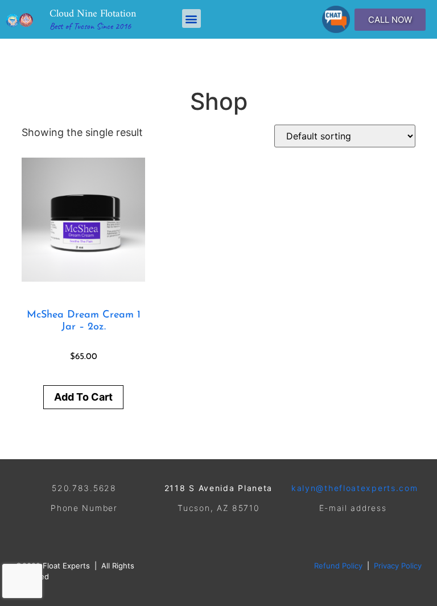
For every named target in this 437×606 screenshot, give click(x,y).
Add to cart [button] (83, 397)
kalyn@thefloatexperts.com (354, 488)
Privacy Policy (398, 565)
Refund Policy (338, 565)
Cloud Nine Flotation (93, 14)
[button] (191, 18)
